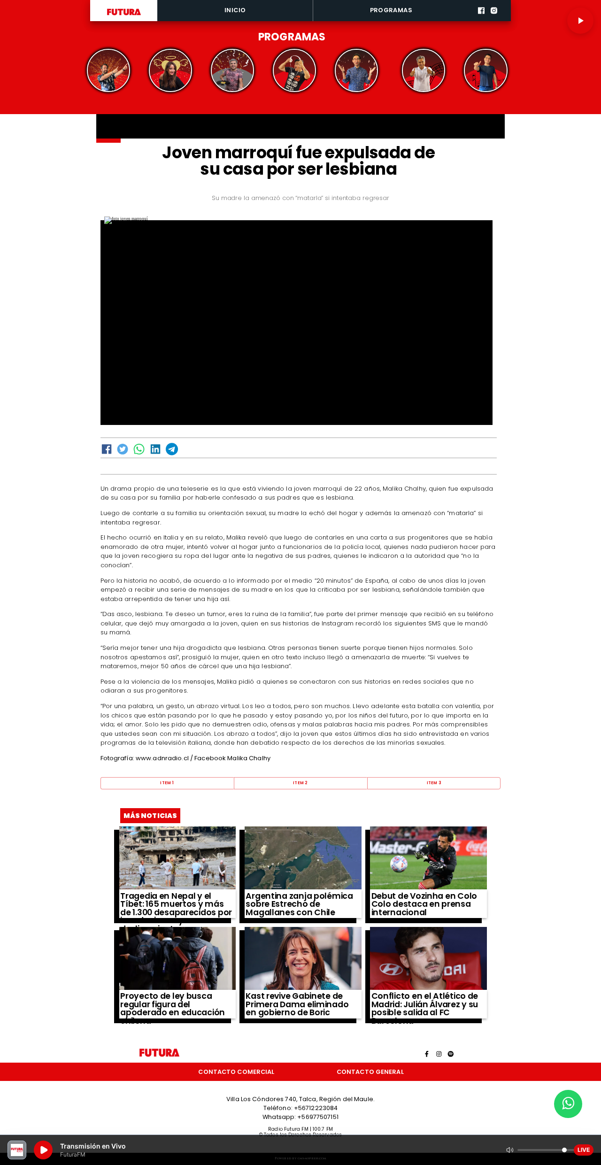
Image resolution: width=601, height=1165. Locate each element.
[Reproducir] (580, 21)
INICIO (235, 10)
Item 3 (434, 783)
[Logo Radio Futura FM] (124, 15)
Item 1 (167, 783)
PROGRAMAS (391, 10)
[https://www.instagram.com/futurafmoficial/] (494, 19)
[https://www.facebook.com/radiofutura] (481, 19)
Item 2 (300, 783)
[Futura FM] (108, 70)
